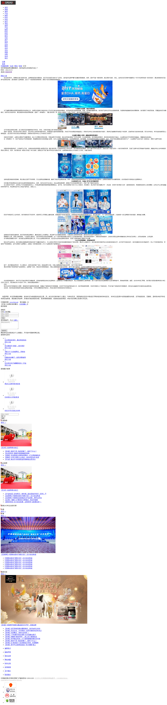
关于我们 (8, 671)
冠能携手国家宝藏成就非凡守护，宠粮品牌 (18, 625)
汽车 (6, 38)
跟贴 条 (4, 76)
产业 (6, 13)
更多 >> (3, 422)
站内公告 (8, 663)
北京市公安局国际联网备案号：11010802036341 (51, 678)
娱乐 (6, 21)
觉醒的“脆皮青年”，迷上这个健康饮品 (21, 636)
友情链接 (8, 667)
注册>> (16, 320)
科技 (6, 19)
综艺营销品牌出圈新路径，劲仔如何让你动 (22, 628)
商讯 (16, 66)
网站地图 (8, 659)
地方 (6, 58)
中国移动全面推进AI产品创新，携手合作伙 (23, 498)
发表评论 (4, 330)
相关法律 (8, 656)
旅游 (6, 42)
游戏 (6, 52)
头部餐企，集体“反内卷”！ (17, 632)
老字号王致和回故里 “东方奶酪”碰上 (20, 645)
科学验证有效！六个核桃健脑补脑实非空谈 (22, 638)
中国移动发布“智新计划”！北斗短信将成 (22, 496)
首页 (6, 7)
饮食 (20, 66)
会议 (6, 48)
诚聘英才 (8, 648)
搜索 (3, 418)
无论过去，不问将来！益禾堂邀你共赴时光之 (23, 630)
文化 (6, 50)
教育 (6, 46)
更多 (6, 24)
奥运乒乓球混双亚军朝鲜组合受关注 (20, 459)
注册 (3, 62)
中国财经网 (5, 66)
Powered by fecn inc (15, 680)
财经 (6, 15)
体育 (6, 11)
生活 (6, 56)
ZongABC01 (5, 680)
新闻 (6, 9)
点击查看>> (23, 304)
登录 (3, 64)
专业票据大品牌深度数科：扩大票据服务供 (22, 455)
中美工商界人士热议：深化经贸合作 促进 (22, 457)
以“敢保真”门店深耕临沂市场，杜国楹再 (21, 643)
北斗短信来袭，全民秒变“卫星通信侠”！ (23, 502)
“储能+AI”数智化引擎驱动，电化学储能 (21, 500)
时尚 (6, 17)
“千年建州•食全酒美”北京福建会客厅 (20, 634)
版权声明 (8, 652)
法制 (6, 54)
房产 (6, 40)
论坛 (6, 44)
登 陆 (3, 318)
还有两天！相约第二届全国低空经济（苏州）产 (25, 494)
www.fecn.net (14, 302)
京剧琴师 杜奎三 (9, 447)
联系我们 (8, 674)
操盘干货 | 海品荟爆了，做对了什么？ (21, 451)
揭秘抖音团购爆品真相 (17, 453)
